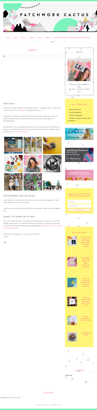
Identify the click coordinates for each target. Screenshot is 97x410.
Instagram (23, 110)
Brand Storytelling (75, 112)
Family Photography (75, 115)
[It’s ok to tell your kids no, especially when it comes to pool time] (72, 283)
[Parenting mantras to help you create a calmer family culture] (72, 302)
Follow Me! (68, 375)
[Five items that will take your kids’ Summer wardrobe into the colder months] (72, 241)
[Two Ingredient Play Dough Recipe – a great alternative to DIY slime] (72, 262)
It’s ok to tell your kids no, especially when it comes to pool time (86, 282)
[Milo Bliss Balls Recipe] (72, 337)
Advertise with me (75, 109)
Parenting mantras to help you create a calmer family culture (86, 301)
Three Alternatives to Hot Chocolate (86, 318)
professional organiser (20, 132)
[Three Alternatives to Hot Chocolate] (72, 321)
